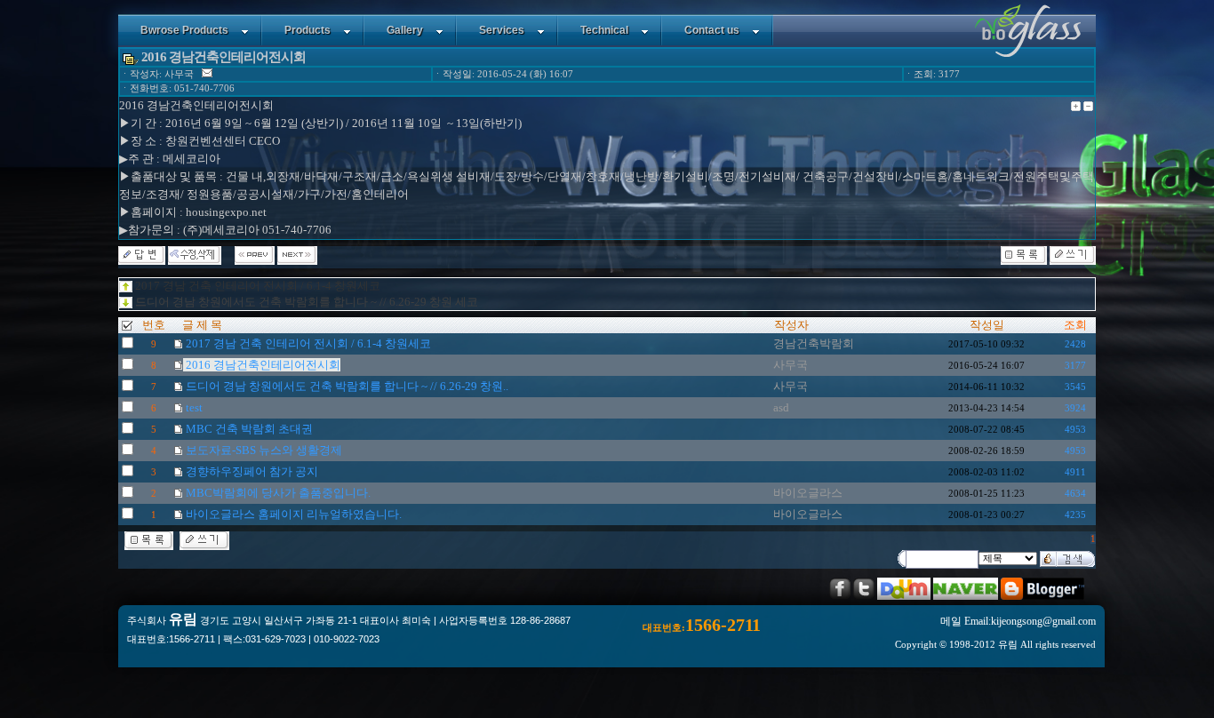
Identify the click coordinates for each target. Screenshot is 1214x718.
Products (307, 30)
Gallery (405, 30)
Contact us (711, 30)
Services (501, 30)
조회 (1075, 324)
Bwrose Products (184, 30)
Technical (604, 30)
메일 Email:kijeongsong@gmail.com (1018, 621)
